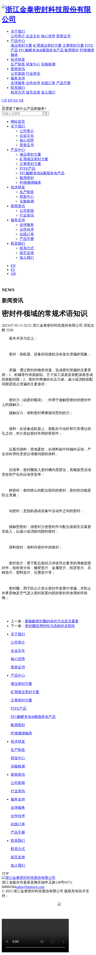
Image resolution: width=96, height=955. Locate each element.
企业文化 (33, 36)
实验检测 (48, 64)
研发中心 (33, 64)
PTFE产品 (27, 168)
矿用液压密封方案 (47, 45)
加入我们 (48, 92)
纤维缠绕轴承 (30, 182)
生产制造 (18, 64)
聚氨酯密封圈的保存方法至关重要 (52, 621)
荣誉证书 (63, 36)
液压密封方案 (21, 45)
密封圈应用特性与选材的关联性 (50, 626)
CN (4, 100)
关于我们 (18, 31)
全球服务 (18, 83)
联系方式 (18, 92)
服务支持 (18, 78)
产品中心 (18, 41)
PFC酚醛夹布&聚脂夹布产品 (41, 50)
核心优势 (48, 36)
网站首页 (18, 121)
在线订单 (48, 83)
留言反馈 (33, 92)
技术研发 (18, 59)
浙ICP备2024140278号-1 (38, 904)
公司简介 (18, 36)
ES (16, 100)
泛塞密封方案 (73, 45)
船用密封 (72, 50)
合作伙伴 (33, 83)
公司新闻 (18, 73)
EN (10, 100)
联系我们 (18, 88)
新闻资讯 (18, 69)
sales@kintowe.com (30, 887)
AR (21, 100)
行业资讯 (33, 73)
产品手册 (63, 83)
